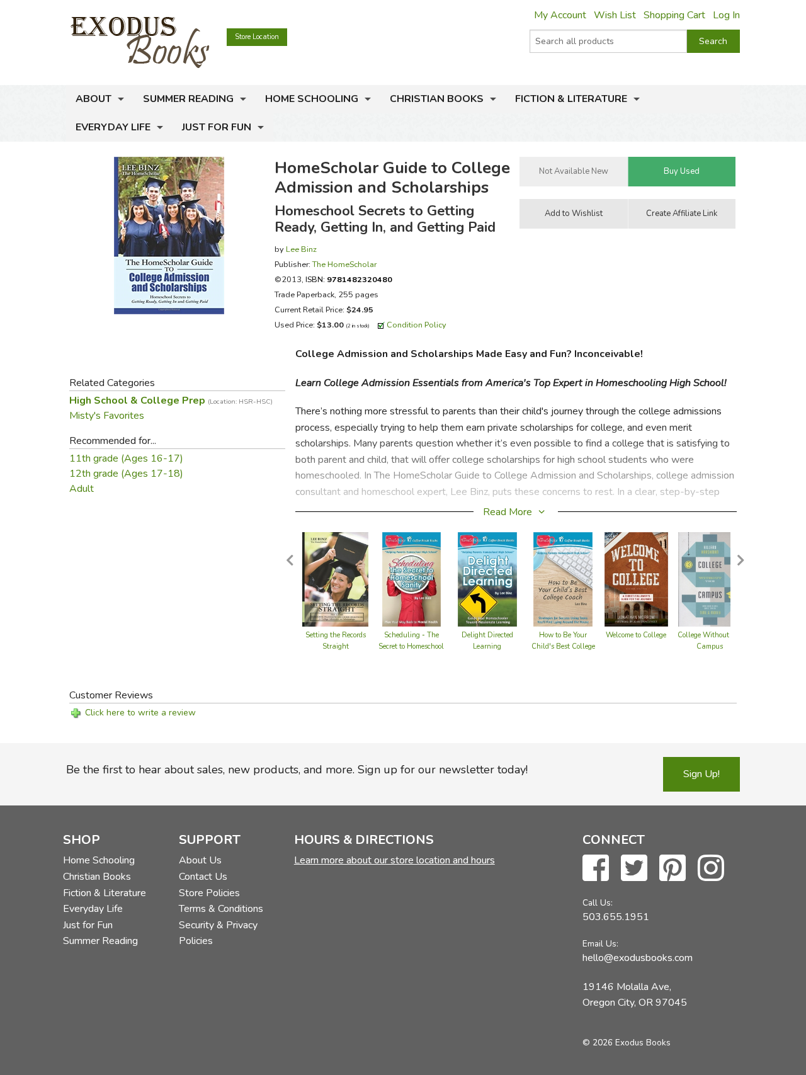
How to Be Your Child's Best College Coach (563, 646)
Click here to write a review (140, 713)
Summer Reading (188, 99)
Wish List (615, 15)
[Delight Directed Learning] (487, 579)
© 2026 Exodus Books (626, 1043)
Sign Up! (701, 774)
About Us (200, 860)
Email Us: (600, 944)
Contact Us (203, 877)
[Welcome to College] (635, 579)
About (93, 99)
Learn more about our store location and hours (394, 860)
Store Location (257, 37)
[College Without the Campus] (709, 579)
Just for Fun (216, 127)
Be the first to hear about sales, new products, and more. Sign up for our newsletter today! (297, 769)
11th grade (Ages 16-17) (126, 458)
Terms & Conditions (221, 909)
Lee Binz (301, 249)
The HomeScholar (344, 264)
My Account (560, 15)
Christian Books (437, 99)
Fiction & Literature (571, 99)
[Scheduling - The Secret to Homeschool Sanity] (411, 579)
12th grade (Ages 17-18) (126, 474)
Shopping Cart (674, 15)
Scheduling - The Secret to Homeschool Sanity (411, 646)
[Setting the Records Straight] (335, 579)
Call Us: (597, 903)
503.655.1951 (615, 917)
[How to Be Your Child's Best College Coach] (563, 579)
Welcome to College (636, 635)
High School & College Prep (171, 400)
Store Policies (209, 893)
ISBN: (348, 279)
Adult (81, 489)
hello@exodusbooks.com (637, 958)
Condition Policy (416, 324)
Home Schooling (311, 99)
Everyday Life (113, 127)
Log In (726, 15)
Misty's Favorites (106, 416)
